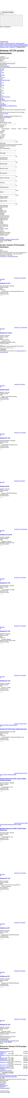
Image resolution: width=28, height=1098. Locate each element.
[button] (14, 34)
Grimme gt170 (4, 389)
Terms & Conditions (5, 1075)
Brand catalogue (12, 1076)
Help (6, 1070)
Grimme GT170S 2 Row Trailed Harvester (13, 729)
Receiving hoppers (13, 44)
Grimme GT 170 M (6, 333)
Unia (7, 47)
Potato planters (4, 44)
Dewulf (23, 45)
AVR (19, 45)
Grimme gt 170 (5, 928)
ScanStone (3, 47)
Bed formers (21, 44)
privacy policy (20, 350)
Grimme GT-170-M (6, 534)
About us (2, 1070)
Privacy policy (13, 1075)
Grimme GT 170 (5, 283)
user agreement (4, 352)
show (2, 237)
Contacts (10, 1070)
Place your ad (4, 1039)
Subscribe (3, 349)
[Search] (11, 20)
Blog (7, 1076)
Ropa (26, 45)
